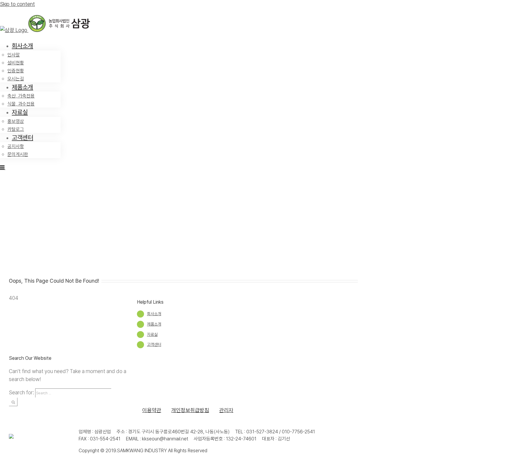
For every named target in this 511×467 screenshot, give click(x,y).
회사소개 (154, 313)
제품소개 (154, 324)
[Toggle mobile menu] (2, 167)
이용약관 (151, 410)
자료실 (152, 334)
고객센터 (154, 344)
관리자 (226, 410)
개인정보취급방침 (190, 410)
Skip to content (17, 4)
